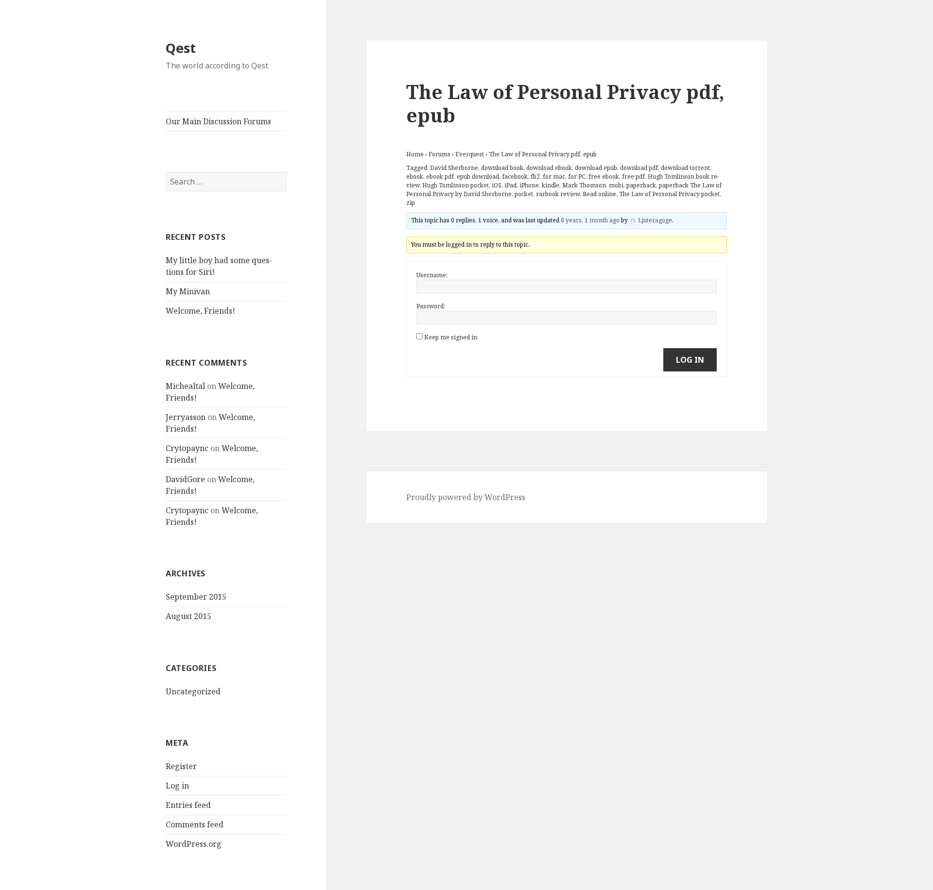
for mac (554, 176)
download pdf (639, 168)
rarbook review (558, 194)
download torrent (685, 168)
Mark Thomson (584, 185)
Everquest (469, 154)
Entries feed (188, 805)
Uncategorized (193, 691)
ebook (414, 176)
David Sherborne (454, 168)
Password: (430, 306)
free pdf (633, 176)
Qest (181, 48)
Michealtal (185, 386)
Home (415, 154)
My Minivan (188, 291)
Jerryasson (186, 417)
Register (181, 766)
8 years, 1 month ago (590, 220)
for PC (577, 176)
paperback (641, 185)
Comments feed (195, 824)
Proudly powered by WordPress (465, 497)
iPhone (529, 185)
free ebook (603, 176)
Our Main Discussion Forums (218, 121)
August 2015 (188, 616)
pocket (524, 194)
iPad (510, 185)
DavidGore (185, 479)
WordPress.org (194, 844)
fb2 (535, 176)
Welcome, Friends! (200, 310)
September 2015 (196, 596)
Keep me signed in (450, 337)
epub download (478, 176)
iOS (496, 185)
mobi (616, 185)
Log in (177, 785)
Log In (690, 359)
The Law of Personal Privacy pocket (669, 194)
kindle (550, 185)
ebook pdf (440, 176)
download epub (596, 168)
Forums (439, 154)
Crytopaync (187, 448)
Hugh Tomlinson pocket (455, 185)
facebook (515, 176)
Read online (599, 194)
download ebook (549, 168)
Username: (432, 275)
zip (410, 203)
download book (502, 168)
